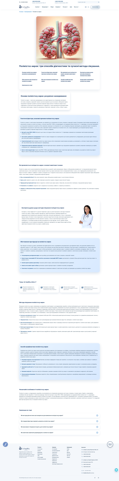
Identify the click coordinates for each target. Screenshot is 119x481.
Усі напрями (54, 448)
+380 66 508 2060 (36, 1)
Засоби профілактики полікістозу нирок (67, 80)
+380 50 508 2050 (59, 1)
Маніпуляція (40, 454)
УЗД (38, 455)
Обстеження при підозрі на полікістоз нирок (29, 80)
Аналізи (37, 7)
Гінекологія (54, 454)
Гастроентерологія (56, 450)
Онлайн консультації (42, 458)
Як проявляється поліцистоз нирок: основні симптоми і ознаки (69, 74)
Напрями (57, 7)
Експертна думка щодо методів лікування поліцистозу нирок (86, 74)
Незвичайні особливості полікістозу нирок (87, 80)
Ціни (71, 7)
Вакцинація (45, 7)
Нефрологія (54, 462)
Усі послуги (40, 448)
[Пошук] (98, 2)
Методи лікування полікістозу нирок (49, 80)
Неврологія (54, 460)
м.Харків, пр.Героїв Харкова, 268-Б (61, 2)
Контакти (69, 454)
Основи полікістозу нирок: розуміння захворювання (29, 73)
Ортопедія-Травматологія (57, 463)
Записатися (95, 7)
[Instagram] (98, 477)
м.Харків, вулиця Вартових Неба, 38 (39, 2)
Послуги (65, 7)
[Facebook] (95, 477)
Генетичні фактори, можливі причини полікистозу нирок (49, 73)
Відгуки (68, 452)
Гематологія (54, 452)
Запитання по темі (27, 85)
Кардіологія (54, 458)
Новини (68, 457)
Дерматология (55, 455)
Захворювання (28, 11)
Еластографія (40, 457)
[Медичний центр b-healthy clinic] (24, 7)
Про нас (76, 7)
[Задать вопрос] (116, 470)
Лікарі (52, 7)
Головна (21, 11)
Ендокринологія (55, 457)
